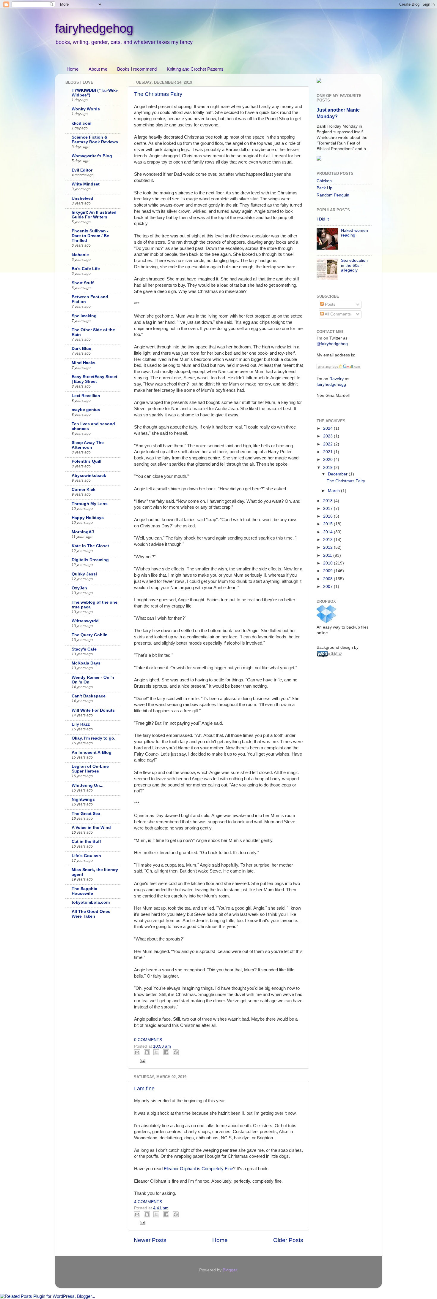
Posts (329, 304)
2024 (328, 428)
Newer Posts (150, 1240)
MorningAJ (83, 532)
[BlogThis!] (147, 1052)
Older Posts (288, 1240)
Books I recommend (137, 69)
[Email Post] (142, 1060)
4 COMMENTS (148, 1202)
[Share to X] (156, 1052)
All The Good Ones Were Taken (91, 914)
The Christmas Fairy (158, 94)
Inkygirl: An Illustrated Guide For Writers (94, 214)
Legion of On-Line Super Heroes (90, 768)
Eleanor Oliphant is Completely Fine (198, 1168)
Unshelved (82, 198)
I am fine (144, 1089)
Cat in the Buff (86, 841)
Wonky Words (86, 109)
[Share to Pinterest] (176, 1052)
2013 (328, 539)
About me (98, 69)
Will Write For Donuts (93, 710)
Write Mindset (86, 184)
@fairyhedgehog (332, 344)
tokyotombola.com (91, 902)
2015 (328, 524)
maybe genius (86, 409)
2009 (328, 571)
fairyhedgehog (94, 28)
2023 (328, 436)
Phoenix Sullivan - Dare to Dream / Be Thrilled (90, 236)
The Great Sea (86, 813)
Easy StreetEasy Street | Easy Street (94, 379)
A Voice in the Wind (91, 827)
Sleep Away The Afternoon (88, 445)
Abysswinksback (89, 475)
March (334, 490)
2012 (328, 547)
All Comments (337, 314)
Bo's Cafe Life (86, 269)
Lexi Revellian (86, 396)
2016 (328, 516)
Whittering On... (87, 785)
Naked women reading (354, 232)
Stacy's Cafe (84, 649)
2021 (328, 452)
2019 (328, 467)
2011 (328, 555)
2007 (328, 586)
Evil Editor (82, 170)
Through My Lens (90, 504)
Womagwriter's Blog (92, 156)
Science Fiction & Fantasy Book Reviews (95, 139)
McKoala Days (86, 663)
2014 (328, 532)
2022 (328, 444)
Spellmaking (84, 316)
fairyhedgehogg (331, 384)
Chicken (324, 181)
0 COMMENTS (148, 1040)
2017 (328, 508)
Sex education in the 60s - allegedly (354, 265)
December (338, 474)
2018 (328, 501)
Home (72, 69)
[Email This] (137, 1052)
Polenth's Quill (86, 461)
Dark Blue (81, 348)
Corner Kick (83, 489)
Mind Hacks (83, 363)
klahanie (80, 255)
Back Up (324, 188)
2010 (328, 563)
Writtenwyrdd (85, 621)
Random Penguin (333, 195)
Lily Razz (81, 724)
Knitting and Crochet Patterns (195, 69)
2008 (328, 579)
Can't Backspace (89, 696)
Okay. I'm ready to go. (93, 738)
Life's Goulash (86, 856)
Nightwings (83, 799)
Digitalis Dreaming (90, 560)
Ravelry (336, 379)
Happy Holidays (88, 518)
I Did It (323, 219)
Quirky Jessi (84, 574)
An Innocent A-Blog (91, 752)
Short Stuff (83, 283)
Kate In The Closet (90, 546)
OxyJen (79, 588)
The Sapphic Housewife (84, 891)
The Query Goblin (90, 635)
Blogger (230, 1270)
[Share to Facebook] (166, 1052)
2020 (328, 459)
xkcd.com (81, 123)
